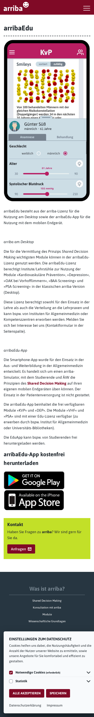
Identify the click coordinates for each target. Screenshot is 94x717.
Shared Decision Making (46, 383)
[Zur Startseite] (47, 6)
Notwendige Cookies (38, 672)
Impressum (55, 705)
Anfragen (18, 549)
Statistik (21, 681)
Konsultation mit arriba (47, 607)
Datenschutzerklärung (25, 705)
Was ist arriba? (47, 589)
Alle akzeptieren (27, 693)
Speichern (58, 693)
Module (47, 614)
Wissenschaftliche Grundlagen (47, 621)
